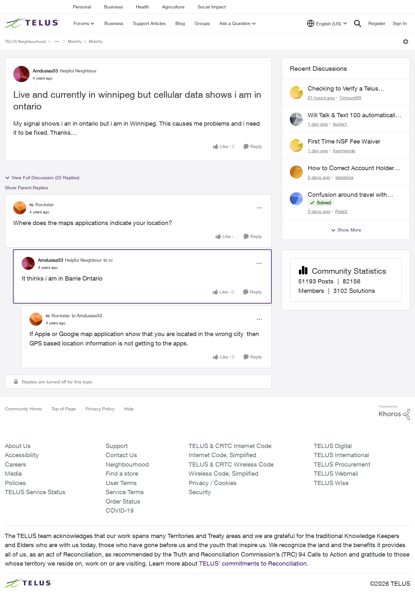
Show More (349, 229)
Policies (15, 482)
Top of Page (64, 408)
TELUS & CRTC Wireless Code (231, 464)
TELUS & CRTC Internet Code (230, 445)
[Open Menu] (405, 41)
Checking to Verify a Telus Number (343, 89)
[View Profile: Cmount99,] (296, 92)
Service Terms (125, 491)
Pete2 (341, 211)
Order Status (123, 501)
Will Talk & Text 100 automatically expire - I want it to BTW (353, 115)
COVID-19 (120, 510)
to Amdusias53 (87, 315)
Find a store (122, 473)
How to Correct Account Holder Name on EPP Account (351, 168)
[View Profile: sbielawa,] (296, 172)
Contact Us (121, 454)
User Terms (121, 482)
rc (32, 204)
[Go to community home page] (33, 23)
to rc (108, 260)
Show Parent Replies (26, 187)
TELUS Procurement (342, 464)
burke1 (340, 124)
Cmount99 (350, 97)
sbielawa (344, 177)
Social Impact (211, 6)
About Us (18, 445)
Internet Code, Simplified (222, 454)
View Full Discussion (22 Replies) (45, 177)
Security (200, 491)
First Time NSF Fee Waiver (344, 141)
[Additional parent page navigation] (57, 41)
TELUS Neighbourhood (25, 41)
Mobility (75, 41)
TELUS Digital (333, 445)
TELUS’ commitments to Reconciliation (253, 563)
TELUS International (341, 454)
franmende (344, 150)
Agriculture (173, 6)
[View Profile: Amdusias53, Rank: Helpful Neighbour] (21, 74)
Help (129, 408)
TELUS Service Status (35, 491)
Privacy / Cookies (213, 482)
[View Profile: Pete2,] (296, 198)
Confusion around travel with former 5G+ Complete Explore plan (348, 195)
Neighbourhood (127, 464)
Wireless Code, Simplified (223, 473)
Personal (82, 6)
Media (13, 473)
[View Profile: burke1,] (296, 119)
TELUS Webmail (336, 473)
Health (142, 6)
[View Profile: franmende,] (296, 145)
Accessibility (22, 454)
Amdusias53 (45, 70)
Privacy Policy (100, 408)
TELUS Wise (331, 482)
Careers (15, 464)
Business (113, 6)
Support (117, 445)
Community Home (23, 408)
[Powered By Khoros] (394, 412)
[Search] (358, 23)
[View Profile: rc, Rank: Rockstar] (19, 207)
